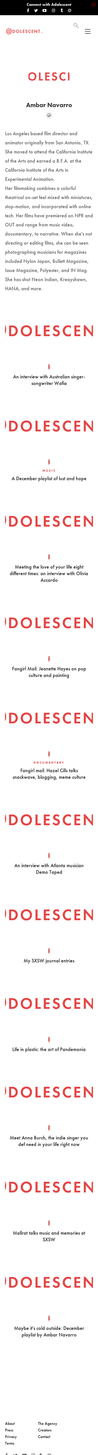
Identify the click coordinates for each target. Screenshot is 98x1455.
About (10, 1423)
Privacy (11, 1436)
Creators (45, 1430)
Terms (9, 1443)
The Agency (47, 1423)
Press (9, 1430)
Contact (44, 1436)
